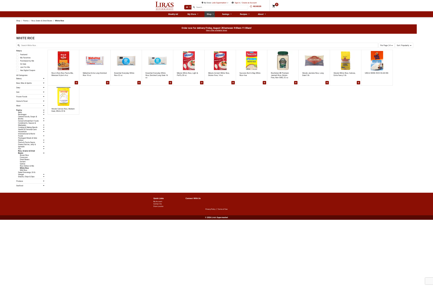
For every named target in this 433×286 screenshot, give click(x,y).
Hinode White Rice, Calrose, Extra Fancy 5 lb (345, 74)
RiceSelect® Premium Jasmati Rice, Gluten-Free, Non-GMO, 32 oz (280, 75)
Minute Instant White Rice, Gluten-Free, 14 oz (219, 74)
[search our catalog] (193, 7)
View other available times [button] (216, 30)
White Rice (59, 21)
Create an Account (249, 3)
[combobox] (187, 7)
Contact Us (157, 204)
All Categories (22, 75)
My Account (157, 201)
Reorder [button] (257, 6)
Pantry (26, 21)
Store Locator (158, 206)
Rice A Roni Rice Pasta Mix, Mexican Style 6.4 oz (62, 74)
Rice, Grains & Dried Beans (41, 21)
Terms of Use (223, 209)
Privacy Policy (210, 209)
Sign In (237, 3)
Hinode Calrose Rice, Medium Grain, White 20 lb (63, 110)
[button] (220, 3)
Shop (18, 21)
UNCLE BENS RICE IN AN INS (376, 73)
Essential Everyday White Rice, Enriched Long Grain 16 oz (156, 75)
